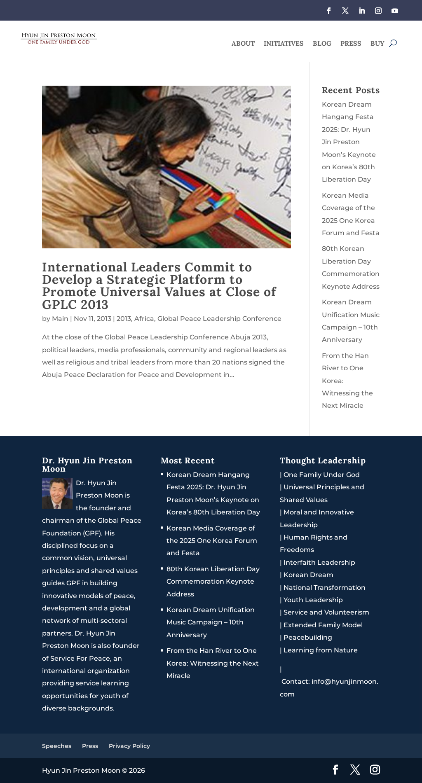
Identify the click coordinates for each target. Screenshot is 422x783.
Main (60, 319)
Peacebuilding (308, 637)
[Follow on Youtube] (394, 10)
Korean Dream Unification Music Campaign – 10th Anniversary (210, 622)
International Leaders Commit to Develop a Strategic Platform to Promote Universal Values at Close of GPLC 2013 (159, 285)
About (243, 43)
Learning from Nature (321, 650)
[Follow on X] (345, 10)
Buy (377, 43)
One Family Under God (322, 475)
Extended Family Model (323, 625)
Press (350, 43)
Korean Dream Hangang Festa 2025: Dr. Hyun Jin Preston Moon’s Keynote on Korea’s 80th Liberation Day (349, 142)
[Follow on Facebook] (328, 10)
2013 (124, 319)
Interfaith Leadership (319, 562)
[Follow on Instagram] (378, 10)
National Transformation (325, 587)
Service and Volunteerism (326, 612)
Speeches (56, 746)
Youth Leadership (313, 600)
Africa (144, 319)
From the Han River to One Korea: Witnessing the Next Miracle (212, 663)
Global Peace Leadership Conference (219, 319)
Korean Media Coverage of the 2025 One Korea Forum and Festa (211, 540)
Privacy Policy (129, 746)
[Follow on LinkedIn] (361, 10)
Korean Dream (308, 575)
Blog (322, 43)
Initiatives (284, 43)
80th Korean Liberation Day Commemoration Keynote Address (213, 581)
